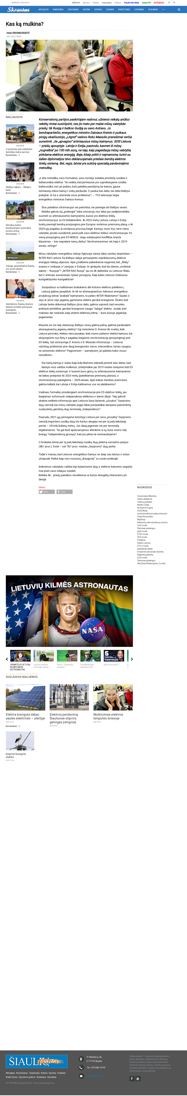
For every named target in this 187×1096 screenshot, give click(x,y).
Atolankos (153, 9)
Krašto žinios (124, 9)
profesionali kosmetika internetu (152, 513)
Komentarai (58, 9)
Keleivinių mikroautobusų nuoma (152, 522)
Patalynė (141, 540)
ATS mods (142, 537)
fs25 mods (142, 557)
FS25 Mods (142, 511)
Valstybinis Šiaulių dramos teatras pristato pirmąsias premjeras (19, 307)
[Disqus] (86, 535)
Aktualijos (44, 9)
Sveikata (110, 9)
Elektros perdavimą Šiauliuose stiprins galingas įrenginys (64, 718)
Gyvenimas (139, 9)
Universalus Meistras (146, 496)
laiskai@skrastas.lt (95, 1076)
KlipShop (141, 519)
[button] (47, 492)
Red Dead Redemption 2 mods (151, 563)
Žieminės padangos (146, 528)
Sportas (98, 9)
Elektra (42, 487)
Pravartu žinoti (14, 141)
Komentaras (22, 1073)
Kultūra (86, 9)
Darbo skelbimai (144, 499)
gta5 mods (142, 531)
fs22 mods (142, 525)
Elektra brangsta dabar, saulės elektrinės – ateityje (25, 716)
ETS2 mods (142, 534)
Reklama (96, 3)
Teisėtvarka (73, 9)
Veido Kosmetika (145, 516)
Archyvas (117, 3)
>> (163, 9)
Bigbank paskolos (145, 554)
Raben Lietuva (143, 543)
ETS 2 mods (142, 546)
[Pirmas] (18, 9)
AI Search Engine (145, 508)
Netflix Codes (143, 505)
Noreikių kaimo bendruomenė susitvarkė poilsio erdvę (18, 228)
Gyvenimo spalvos (27, 1077)
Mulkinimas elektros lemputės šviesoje (108, 716)
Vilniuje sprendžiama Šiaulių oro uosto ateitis (20, 267)
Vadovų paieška (144, 502)
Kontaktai (51, 1077)
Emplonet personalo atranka (150, 552)
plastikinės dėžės (145, 549)
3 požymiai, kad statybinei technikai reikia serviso (19, 150)
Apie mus (86, 3)
